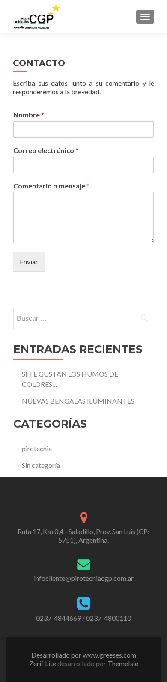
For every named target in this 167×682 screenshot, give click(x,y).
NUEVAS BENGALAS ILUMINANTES (78, 401)
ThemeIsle (122, 663)
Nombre (28, 115)
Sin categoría (41, 465)
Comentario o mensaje (51, 186)
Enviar (29, 261)
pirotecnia (37, 448)
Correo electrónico (45, 150)
